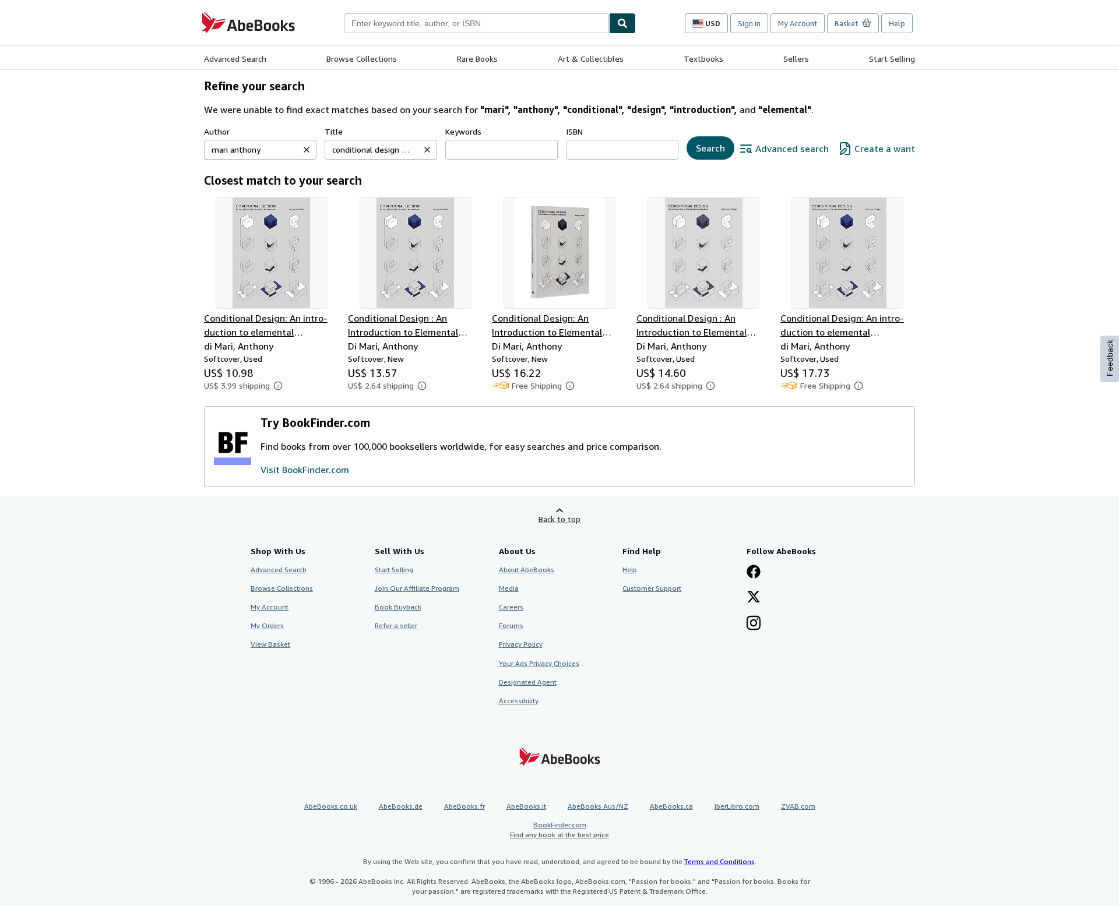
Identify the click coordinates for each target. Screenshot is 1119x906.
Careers (511, 606)
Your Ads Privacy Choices (539, 663)
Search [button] (710, 148)
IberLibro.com (737, 806)
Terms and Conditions (719, 861)
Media (509, 588)
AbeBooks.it (526, 806)
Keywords (463, 131)
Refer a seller (396, 625)
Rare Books (477, 59)
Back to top (559, 519)
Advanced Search (235, 59)
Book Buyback (398, 606)
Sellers (796, 59)
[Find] (622, 23)
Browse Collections (361, 59)
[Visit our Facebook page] (754, 573)
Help (897, 23)
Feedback (1109, 358)
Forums (511, 625)
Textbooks (703, 59)
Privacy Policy (521, 644)
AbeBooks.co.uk (330, 806)
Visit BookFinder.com (305, 469)
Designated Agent (528, 682)
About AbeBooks (526, 569)
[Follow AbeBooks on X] (754, 598)
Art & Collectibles (591, 59)
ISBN (574, 131)
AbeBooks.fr (464, 806)
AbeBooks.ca (671, 806)
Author (217, 131)
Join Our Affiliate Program (417, 588)
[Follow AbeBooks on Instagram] (754, 624)
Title (334, 131)
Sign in (749, 23)
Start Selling (892, 59)
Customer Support (651, 588)
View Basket (270, 644)
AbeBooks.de (401, 806)
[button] (306, 149)
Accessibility (519, 700)
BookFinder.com (559, 829)
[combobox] (476, 23)
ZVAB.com (798, 806)
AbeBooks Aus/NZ (598, 806)
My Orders (267, 625)
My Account (797, 23)
